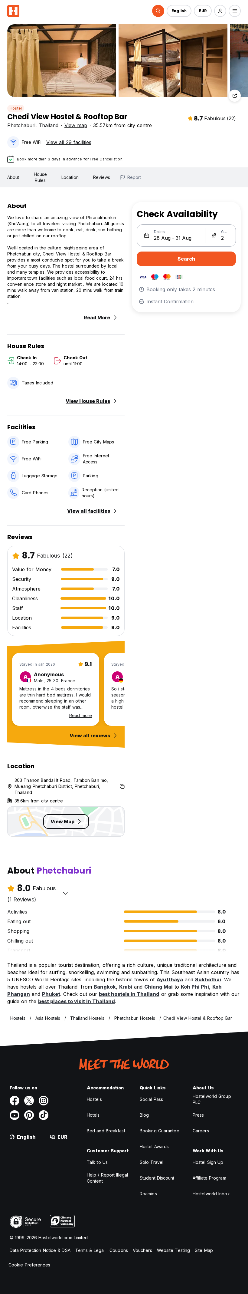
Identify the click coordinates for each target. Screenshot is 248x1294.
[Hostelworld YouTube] (14, 1115)
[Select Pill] (158, 11)
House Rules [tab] (40, 177)
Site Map (204, 1250)
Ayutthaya (170, 979)
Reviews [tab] (101, 177)
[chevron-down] (65, 893)
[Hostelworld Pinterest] (29, 1115)
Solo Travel (151, 1162)
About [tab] (13, 177)
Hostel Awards (154, 1146)
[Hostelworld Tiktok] (43, 1115)
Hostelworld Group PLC (212, 1099)
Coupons (118, 1250)
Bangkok (105, 987)
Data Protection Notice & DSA (40, 1250)
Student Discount (157, 1177)
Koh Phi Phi (195, 987)
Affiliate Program (209, 1177)
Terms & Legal (90, 1250)
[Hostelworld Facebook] (14, 1100)
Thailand (48, 125)
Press (198, 1115)
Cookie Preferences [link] (29, 1264)
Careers (201, 1130)
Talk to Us (97, 1162)
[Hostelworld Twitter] (29, 1100)
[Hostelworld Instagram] (43, 1100)
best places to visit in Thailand (76, 1001)
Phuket (51, 994)
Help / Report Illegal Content (107, 1178)
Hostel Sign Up (208, 1162)
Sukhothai (208, 979)
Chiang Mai (158, 987)
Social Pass (151, 1099)
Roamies (148, 1193)
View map (75, 125)
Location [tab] (70, 177)
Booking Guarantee (159, 1130)
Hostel (16, 108)
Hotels (93, 1115)
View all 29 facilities (68, 142)
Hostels (94, 1099)
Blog (144, 1115)
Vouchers (142, 1250)
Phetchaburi (21, 125)
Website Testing (173, 1250)
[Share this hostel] (235, 96)
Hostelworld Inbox (211, 1193)
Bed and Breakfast (106, 1130)
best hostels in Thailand (129, 994)
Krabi (125, 987)
